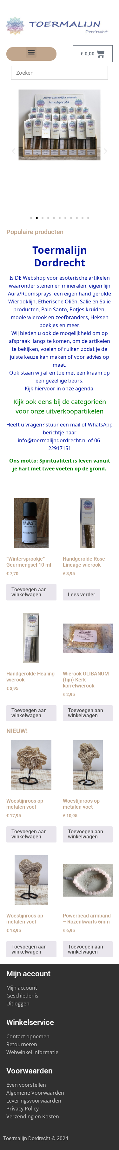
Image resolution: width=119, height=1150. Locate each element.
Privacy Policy (22, 1108)
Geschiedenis (23, 995)
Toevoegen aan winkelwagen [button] (29, 592)
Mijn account (21, 987)
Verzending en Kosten (32, 1116)
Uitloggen (18, 1003)
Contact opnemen (28, 1036)
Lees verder (81, 595)
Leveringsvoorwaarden (33, 1100)
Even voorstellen (26, 1084)
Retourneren (21, 1044)
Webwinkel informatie (32, 1052)
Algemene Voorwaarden (35, 1092)
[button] (31, 52)
